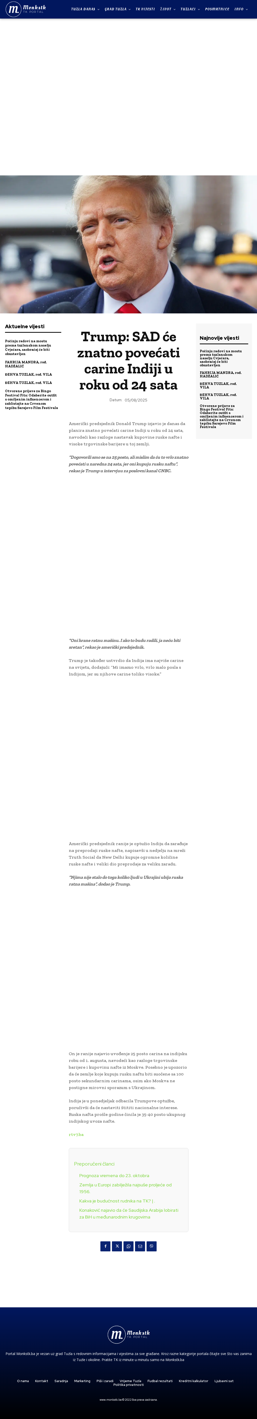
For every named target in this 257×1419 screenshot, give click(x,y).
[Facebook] (105, 1246)
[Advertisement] (128, 96)
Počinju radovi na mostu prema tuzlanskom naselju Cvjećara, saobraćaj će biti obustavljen (28, 347)
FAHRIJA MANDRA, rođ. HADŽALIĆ (26, 364)
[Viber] (152, 1246)
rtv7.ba (76, 1134)
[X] (117, 1246)
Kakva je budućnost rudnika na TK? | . (117, 1201)
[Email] (140, 1246)
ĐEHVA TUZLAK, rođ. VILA (28, 374)
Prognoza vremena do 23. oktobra (114, 1175)
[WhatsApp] (128, 1246)
